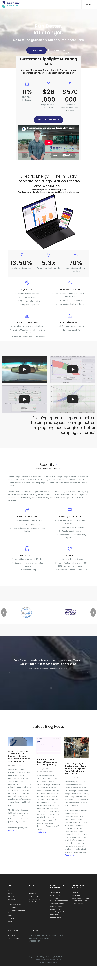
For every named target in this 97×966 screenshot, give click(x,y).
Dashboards (34, 896)
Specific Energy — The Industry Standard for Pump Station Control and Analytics (48, 181)
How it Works (34, 891)
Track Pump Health (57, 912)
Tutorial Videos (13, 938)
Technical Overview (57, 903)
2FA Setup (11, 935)
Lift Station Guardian (17, 910)
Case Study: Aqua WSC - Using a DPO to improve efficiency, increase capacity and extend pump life (19, 756)
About (10, 893)
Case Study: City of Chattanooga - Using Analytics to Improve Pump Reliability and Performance (75, 768)
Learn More (36, 50)
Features (32, 893)
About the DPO (55, 892)
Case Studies (55, 898)
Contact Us (59, 50)
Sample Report (56, 906)
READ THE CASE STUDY (48, 120)
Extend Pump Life (56, 909)
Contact (11, 918)
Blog (9, 913)
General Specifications (59, 901)
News (10, 916)
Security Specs (34, 899)
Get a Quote (55, 895)
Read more (12, 831)
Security (47, 464)
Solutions (11, 899)
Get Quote (33, 902)
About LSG (75, 892)
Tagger (12, 902)
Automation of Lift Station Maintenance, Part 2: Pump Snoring (47, 762)
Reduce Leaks (55, 917)
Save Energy (55, 914)
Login (10, 921)
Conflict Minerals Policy (48, 962)
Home (10, 891)
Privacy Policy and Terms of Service (48, 960)
